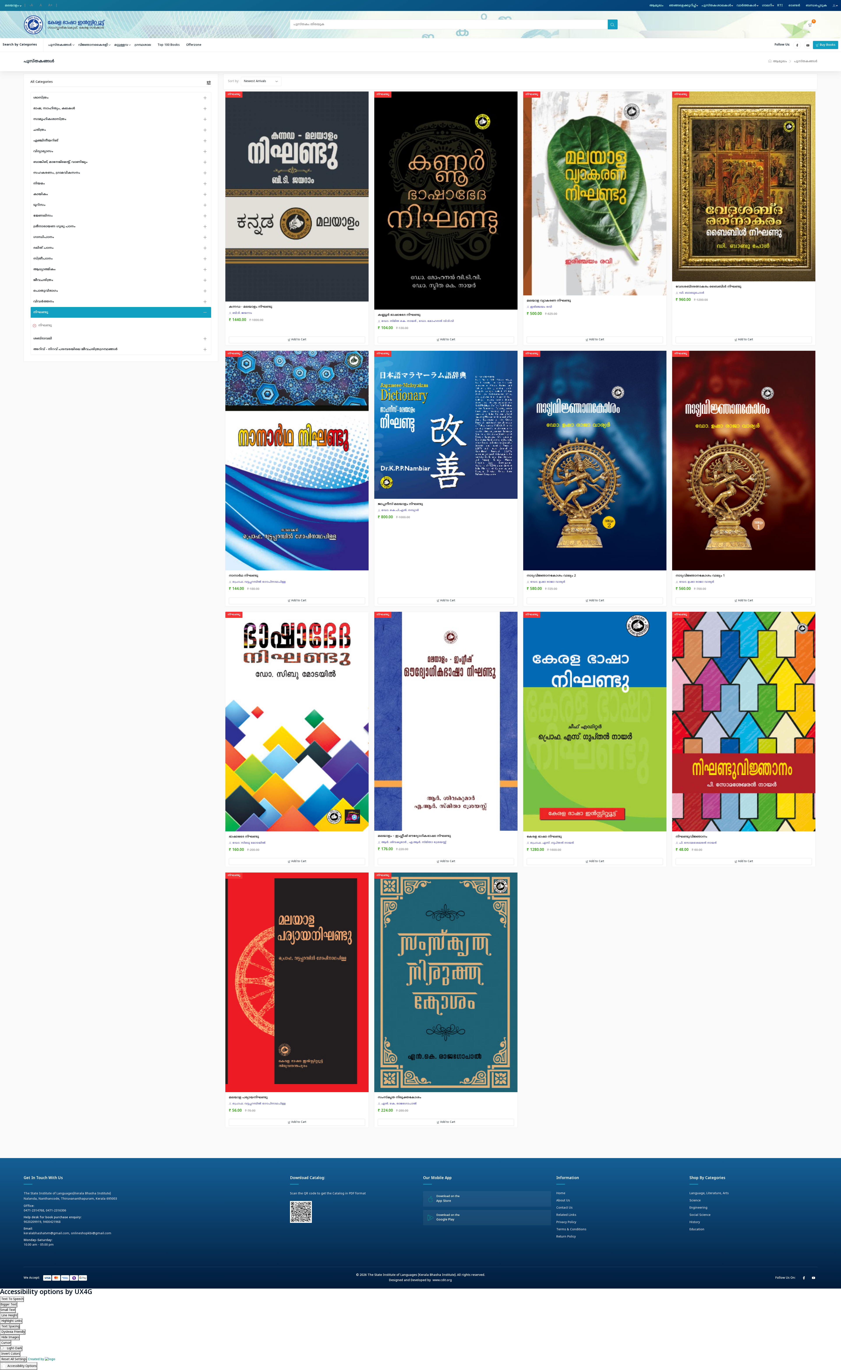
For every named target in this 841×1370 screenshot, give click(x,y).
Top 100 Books (168, 45)
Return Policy (566, 1237)
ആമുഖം (656, 5)
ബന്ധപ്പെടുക (816, 5)
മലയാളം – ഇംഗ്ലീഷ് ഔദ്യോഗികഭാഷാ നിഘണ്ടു (414, 836)
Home (560, 1193)
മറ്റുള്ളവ (121, 45)
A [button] (41, 5)
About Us (563, 1200)
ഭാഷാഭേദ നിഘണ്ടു (244, 837)
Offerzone (193, 45)
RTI (780, 5)
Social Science (699, 1215)
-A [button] (31, 5)
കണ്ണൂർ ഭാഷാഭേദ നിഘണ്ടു (399, 315)
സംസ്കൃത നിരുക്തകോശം (399, 1097)
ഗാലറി (767, 5)
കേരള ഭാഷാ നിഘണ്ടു (544, 837)
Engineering (698, 1208)
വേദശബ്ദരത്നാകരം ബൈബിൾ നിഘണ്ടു (708, 287)
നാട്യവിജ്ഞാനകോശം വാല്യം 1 (700, 576)
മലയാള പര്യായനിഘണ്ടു (248, 1097)
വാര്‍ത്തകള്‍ (746, 5)
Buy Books (827, 45)
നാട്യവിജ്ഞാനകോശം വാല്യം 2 (551, 576)
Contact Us (564, 1208)
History (694, 1222)
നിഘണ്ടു (45, 325)
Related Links (566, 1215)
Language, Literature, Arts (709, 1193)
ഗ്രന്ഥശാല (142, 45)
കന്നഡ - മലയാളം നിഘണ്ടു (250, 307)
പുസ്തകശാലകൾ (716, 5)
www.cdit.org (442, 1280)
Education (696, 1229)
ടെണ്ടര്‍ (794, 5)
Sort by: (233, 81)
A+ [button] (50, 5)
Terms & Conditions (571, 1229)
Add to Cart (298, 339)
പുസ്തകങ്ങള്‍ (60, 45)
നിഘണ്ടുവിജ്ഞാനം (691, 837)
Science (695, 1200)
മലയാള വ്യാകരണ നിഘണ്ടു (549, 301)
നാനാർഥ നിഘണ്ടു (243, 576)
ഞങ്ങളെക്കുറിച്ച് (682, 5)
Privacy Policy (566, 1222)
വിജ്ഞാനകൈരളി (93, 45)
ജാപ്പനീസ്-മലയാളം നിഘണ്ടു (400, 504)
